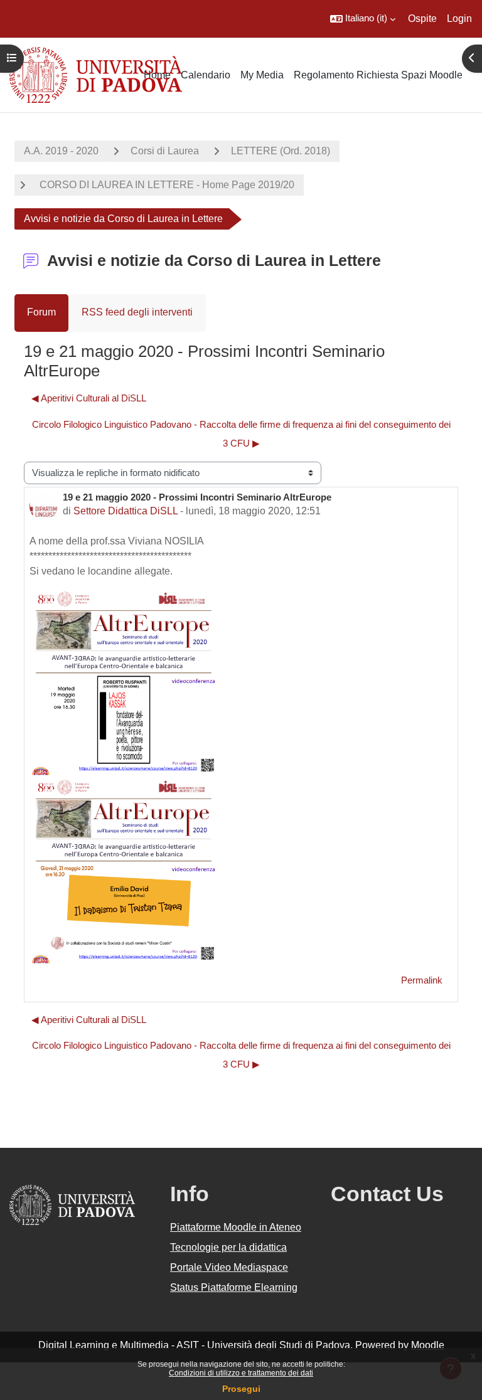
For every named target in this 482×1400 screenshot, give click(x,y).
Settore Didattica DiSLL (125, 511)
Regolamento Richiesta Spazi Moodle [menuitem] (378, 75)
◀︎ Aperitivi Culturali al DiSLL (88, 398)
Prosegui (241, 1389)
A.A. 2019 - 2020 (61, 151)
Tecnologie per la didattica (228, 1247)
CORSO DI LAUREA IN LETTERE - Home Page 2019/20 (165, 184)
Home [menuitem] (157, 75)
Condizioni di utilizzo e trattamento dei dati (241, 1373)
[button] (363, 19)
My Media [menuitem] (262, 75)
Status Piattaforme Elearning (233, 1287)
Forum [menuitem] (41, 312)
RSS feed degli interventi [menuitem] (137, 312)
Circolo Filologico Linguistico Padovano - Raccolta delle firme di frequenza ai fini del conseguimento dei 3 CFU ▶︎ (241, 434)
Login (459, 18)
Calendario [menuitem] (205, 75)
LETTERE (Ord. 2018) (280, 151)
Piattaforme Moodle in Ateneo (235, 1227)
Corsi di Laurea (165, 151)
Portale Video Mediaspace (229, 1267)
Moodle (427, 1345)
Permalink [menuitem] (421, 980)
